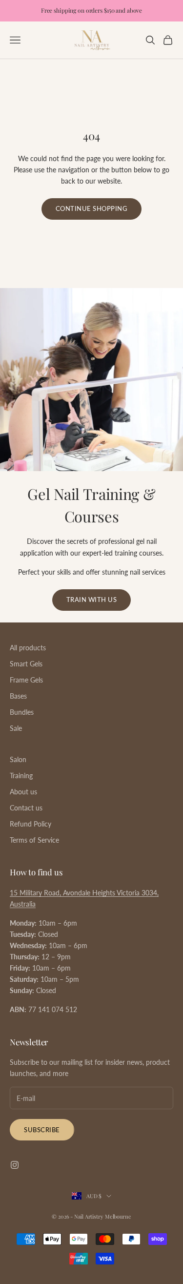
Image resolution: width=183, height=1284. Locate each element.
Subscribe (42, 1130)
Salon (18, 759)
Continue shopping (92, 208)
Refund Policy (30, 824)
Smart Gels (26, 664)
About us (23, 791)
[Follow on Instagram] (15, 1165)
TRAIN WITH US (91, 599)
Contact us (26, 808)
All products (28, 647)
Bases (18, 696)
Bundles (22, 712)
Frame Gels (26, 680)
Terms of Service (34, 840)
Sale (16, 728)
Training (21, 775)
